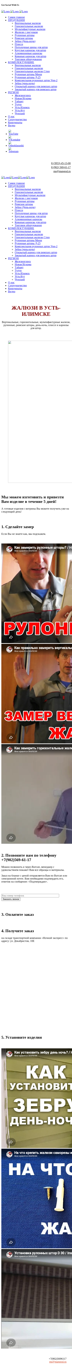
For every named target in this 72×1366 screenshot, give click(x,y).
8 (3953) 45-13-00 (61, 163)
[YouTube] (13, 133)
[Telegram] (13, 151)
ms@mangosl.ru (62, 171)
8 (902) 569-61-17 (61, 167)
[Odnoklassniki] (16, 145)
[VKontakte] (14, 139)
